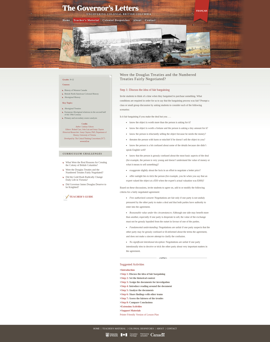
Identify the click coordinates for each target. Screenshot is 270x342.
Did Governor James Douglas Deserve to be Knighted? (86, 185)
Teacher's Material (86, 20)
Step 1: (143, 274)
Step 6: (142, 294)
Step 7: (142, 298)
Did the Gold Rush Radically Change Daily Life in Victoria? (84, 178)
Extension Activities (131, 306)
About (137, 20)
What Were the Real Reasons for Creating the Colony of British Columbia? (86, 163)
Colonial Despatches (116, 20)
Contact (150, 20)
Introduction (128, 270)
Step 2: (138, 278)
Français (201, 11)
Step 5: (137, 290)
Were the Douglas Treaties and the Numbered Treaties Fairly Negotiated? (84, 171)
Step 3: (145, 282)
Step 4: (146, 286)
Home (66, 20)
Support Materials (131, 310)
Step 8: (137, 302)
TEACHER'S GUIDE (81, 196)
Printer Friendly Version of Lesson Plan (139, 314)
